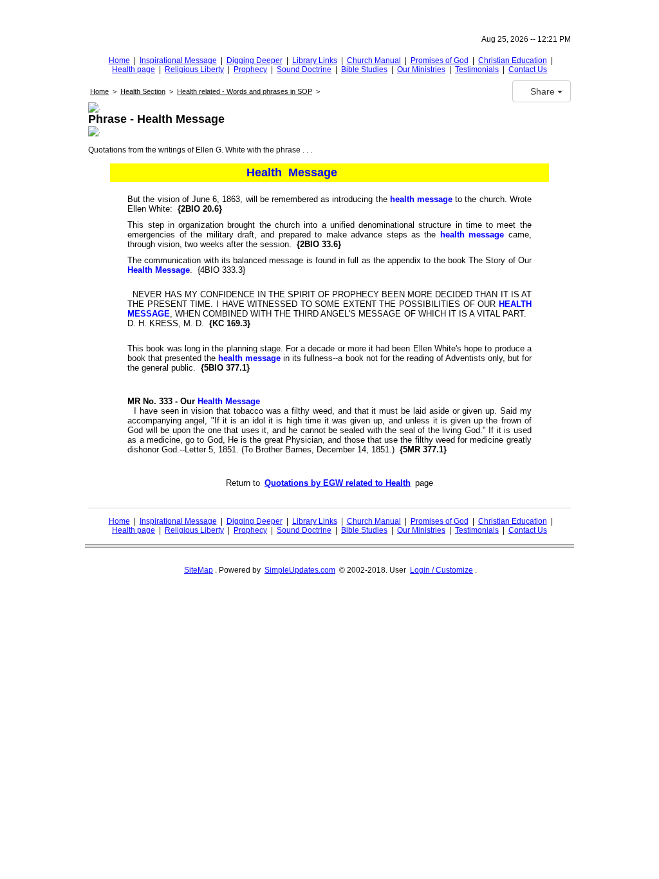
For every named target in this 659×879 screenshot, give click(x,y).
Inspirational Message (178, 60)
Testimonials (477, 69)
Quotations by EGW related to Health (338, 483)
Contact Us (527, 69)
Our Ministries (421, 69)
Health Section (142, 91)
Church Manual (374, 60)
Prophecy (250, 69)
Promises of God (440, 60)
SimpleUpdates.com (300, 570)
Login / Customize (441, 570)
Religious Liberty (194, 69)
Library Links (314, 60)
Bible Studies (364, 69)
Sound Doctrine (304, 69)
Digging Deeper (255, 60)
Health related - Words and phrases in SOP (244, 91)
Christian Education (512, 60)
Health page (133, 69)
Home (119, 60)
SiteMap (198, 570)
